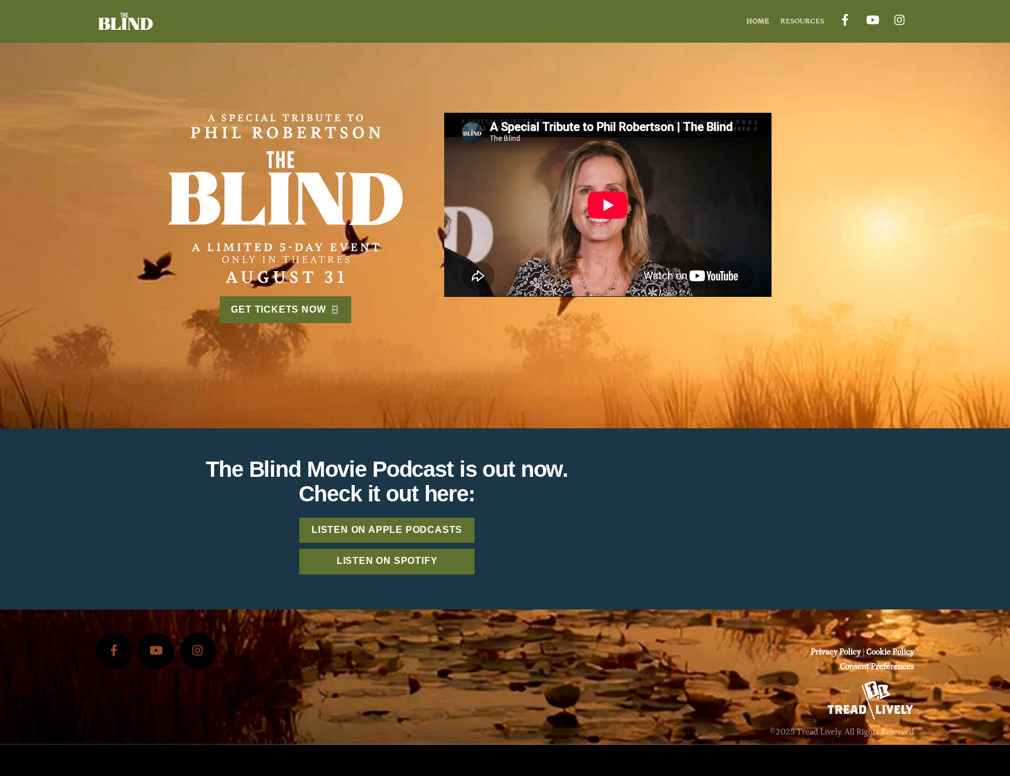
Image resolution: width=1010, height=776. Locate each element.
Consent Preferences (877, 666)
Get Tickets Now (278, 309)
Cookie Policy (890, 652)
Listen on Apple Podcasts (387, 530)
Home (757, 21)
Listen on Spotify (387, 561)
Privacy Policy (836, 652)
